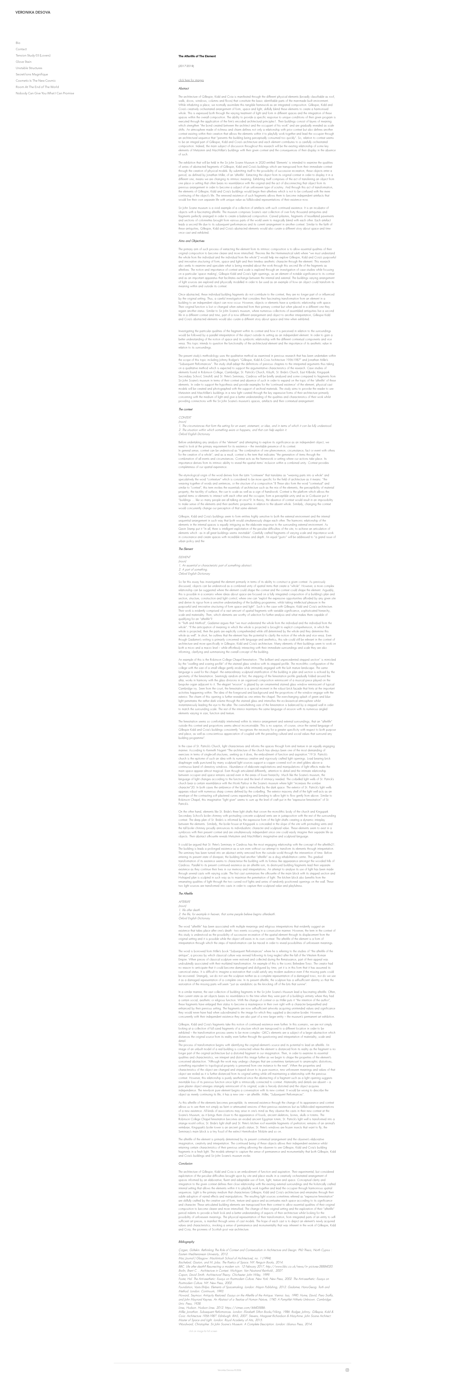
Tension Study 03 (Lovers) (33, 55)
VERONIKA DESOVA (33, 12)
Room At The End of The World (37, 87)
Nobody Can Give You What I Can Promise (38, 93)
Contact (21, 49)
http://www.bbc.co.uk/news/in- (287, 1266)
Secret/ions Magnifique (32, 74)
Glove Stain (23, 61)
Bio (18, 43)
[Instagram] (347, 1370)
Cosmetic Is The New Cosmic (36, 80)
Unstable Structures (29, 68)
